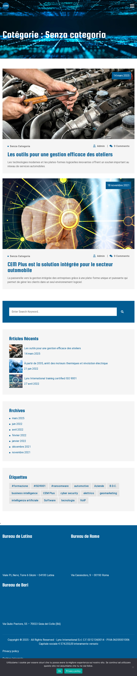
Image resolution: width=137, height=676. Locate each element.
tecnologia (68, 500)
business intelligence (24, 493)
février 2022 (19, 435)
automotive (81, 486)
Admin (101, 146)
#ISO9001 (40, 486)
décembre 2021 (21, 446)
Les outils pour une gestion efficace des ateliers (60, 154)
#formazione (20, 486)
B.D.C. (113, 486)
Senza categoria (20, 146)
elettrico (89, 493)
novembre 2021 (21, 452)
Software (49, 500)
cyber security (69, 493)
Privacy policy (11, 651)
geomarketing (108, 493)
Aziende (99, 486)
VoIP (83, 500)
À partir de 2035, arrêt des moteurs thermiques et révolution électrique (66, 363)
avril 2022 (17, 429)
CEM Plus (49, 493)
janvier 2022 (19, 441)
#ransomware (59, 486)
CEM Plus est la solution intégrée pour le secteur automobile (60, 267)
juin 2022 (17, 424)
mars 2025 (18, 418)
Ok (59, 671)
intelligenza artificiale (25, 500)
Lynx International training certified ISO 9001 (50, 378)
